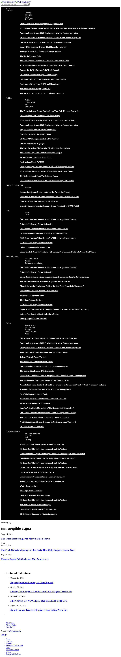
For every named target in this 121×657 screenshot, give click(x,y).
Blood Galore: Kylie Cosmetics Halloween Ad (38, 509)
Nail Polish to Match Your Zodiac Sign (35, 505)
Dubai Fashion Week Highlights (32, 144)
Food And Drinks (12, 257)
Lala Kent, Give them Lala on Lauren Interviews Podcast (43, 79)
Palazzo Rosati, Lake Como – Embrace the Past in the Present (44, 192)
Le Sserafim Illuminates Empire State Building (38, 75)
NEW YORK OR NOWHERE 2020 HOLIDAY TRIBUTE (38, 601)
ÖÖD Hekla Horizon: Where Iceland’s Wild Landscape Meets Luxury (48, 219)
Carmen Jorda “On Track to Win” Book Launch (39, 70)
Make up (28, 440)
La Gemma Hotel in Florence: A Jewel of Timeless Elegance (43, 233)
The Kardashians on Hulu (30, 56)
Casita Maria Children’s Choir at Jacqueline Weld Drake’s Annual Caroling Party (53, 376)
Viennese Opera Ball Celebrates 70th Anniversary (40, 116)
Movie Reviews (30, 332)
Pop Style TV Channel (14, 185)
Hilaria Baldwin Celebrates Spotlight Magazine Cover (41, 24)
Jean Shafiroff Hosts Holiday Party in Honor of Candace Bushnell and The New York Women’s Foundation (63, 385)
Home (8, 8)
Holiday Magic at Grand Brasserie (33, 319)
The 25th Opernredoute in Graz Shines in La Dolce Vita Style (44, 61)
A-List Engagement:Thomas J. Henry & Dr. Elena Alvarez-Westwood (48, 422)
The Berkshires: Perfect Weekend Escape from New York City (45, 281)
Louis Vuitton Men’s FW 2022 (32, 162)
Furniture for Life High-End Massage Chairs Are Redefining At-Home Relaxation (52, 454)
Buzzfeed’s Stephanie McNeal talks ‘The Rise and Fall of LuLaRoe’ (47, 408)
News (27, 17)
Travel (8, 211)
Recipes (27, 261)
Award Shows (30, 325)
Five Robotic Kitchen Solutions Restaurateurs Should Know (44, 229)
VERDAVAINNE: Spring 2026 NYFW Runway (39, 139)
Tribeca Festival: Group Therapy (33, 357)
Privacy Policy (11, 625)
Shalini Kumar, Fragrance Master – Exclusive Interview (42, 477)
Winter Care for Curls (29, 486)
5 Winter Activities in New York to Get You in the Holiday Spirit (45, 389)
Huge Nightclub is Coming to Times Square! (31, 582)
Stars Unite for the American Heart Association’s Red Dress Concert (47, 65)
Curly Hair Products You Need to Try (35, 495)
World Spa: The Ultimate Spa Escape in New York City (42, 444)
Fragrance (28, 435)
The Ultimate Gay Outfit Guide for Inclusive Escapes (41, 153)
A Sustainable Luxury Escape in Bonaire (36, 224)
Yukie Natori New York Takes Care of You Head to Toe (42, 481)
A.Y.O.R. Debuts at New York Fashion (35, 134)
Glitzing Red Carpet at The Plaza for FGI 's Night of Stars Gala (41, 591)
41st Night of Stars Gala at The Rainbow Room (39, 176)
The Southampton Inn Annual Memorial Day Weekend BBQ (44, 380)
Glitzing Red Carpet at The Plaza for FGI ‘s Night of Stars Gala (45, 42)
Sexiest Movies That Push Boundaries (35, 403)
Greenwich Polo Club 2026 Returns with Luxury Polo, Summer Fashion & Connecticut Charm (58, 252)
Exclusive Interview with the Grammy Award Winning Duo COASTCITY (49, 206)
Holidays (28, 330)
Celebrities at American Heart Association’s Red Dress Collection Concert (49, 197)
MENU (4, 635)
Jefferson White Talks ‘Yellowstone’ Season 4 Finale (40, 52)
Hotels (27, 213)
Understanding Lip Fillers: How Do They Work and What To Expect (47, 458)
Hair (26, 438)
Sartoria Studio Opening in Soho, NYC (35, 157)
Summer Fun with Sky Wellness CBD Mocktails (39, 291)
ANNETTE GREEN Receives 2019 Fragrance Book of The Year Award (49, 468)
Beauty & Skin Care (13, 431)
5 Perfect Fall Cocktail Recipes (32, 295)
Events (8, 323)
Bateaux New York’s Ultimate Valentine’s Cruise (39, 314)
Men (26, 104)
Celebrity (9, 11)
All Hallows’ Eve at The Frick (32, 427)
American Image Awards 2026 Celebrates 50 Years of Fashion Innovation (49, 33)
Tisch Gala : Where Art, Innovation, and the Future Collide (43, 352)
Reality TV (29, 19)
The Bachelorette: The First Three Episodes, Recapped (42, 93)
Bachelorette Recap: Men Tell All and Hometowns (40, 84)
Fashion (9, 98)
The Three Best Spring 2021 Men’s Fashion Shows (25, 538)
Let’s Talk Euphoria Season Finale (34, 394)
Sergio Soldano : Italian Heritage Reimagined (38, 130)
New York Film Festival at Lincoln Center (36, 362)
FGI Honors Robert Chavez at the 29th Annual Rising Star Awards (47, 181)
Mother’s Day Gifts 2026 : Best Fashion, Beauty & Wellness (43, 449)
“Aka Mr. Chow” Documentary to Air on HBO (39, 201)
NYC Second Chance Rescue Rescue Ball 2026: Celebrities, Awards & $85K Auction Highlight (57, 28)
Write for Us (10, 627)
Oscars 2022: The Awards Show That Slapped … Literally (43, 47)
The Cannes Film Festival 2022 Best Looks (37, 371)
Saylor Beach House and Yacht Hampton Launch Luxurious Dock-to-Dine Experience (54, 277)
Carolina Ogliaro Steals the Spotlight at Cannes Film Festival (44, 366)
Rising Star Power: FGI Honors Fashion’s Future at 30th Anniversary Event (50, 38)
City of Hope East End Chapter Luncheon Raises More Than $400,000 (48, 338)
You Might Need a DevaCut (31, 491)
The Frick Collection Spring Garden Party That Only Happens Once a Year (50, 111)
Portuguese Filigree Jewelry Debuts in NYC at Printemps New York (47, 120)
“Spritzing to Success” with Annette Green (37, 472)
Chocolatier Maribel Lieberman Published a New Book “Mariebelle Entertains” (52, 286)
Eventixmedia (15, 631)
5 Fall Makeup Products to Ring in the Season (38, 514)
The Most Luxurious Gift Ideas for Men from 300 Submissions (45, 148)
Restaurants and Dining (33, 263)
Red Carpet (29, 106)
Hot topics (28, 15)
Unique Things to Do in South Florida (35, 247)
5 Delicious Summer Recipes (31, 300)
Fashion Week (30, 102)
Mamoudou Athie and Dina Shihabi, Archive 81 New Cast (43, 399)
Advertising (10, 623)
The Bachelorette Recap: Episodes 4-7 (35, 89)
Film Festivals (30, 327)
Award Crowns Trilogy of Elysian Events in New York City (39, 610)
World (27, 334)
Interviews (28, 187)
